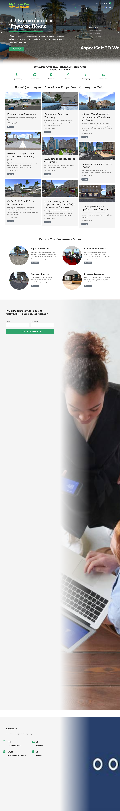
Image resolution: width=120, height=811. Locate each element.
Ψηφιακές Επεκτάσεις (40, 248)
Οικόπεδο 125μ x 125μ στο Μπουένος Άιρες (21, 203)
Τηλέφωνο (34, 321)
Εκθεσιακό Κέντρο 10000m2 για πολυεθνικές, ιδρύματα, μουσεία (22, 156)
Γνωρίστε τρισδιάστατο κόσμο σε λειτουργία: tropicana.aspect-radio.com (27, 312)
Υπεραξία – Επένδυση (40, 274)
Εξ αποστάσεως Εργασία (95, 248)
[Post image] (23, 101)
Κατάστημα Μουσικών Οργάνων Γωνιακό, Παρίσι (94, 208)
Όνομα (8, 321)
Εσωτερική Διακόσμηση (94, 274)
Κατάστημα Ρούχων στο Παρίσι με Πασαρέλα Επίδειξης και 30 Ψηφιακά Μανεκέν (59, 204)
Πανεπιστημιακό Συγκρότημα (21, 114)
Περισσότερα (17, 47)
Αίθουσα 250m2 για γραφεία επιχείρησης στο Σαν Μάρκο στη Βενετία (95, 117)
